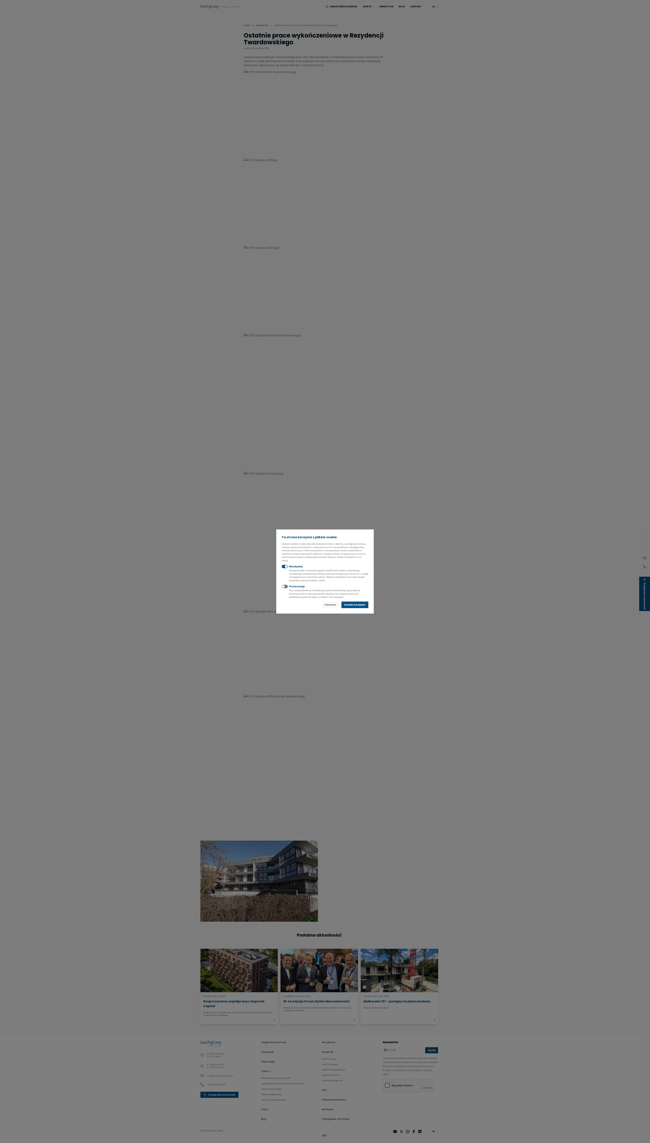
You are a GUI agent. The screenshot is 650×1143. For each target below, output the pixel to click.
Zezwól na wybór (355, 604)
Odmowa (330, 604)
